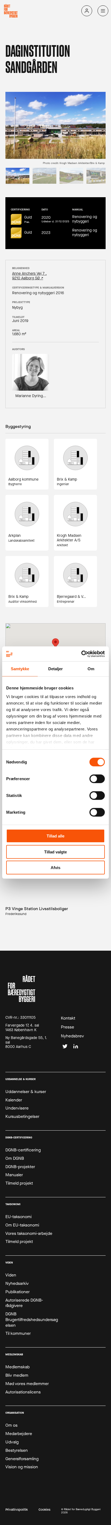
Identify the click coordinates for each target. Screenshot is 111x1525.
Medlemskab (17, 1367)
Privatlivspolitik (16, 1510)
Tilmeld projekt (19, 1183)
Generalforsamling (22, 1459)
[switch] (97, 779)
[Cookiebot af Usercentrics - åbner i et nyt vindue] (81, 653)
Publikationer (17, 1292)
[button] (55, 643)
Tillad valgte (55, 851)
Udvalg (12, 1442)
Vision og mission (21, 1467)
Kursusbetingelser (22, 1116)
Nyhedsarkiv (17, 1283)
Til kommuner (18, 1333)
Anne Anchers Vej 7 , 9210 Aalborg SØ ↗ (29, 276)
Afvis (55, 867)
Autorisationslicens (23, 1392)
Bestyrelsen (16, 1450)
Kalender (13, 1100)
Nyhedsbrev (72, 1036)
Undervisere (17, 1108)
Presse (67, 1027)
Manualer (14, 1175)
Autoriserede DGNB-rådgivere (24, 1303)
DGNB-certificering (23, 1150)
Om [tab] (91, 668)
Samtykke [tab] (20, 668)
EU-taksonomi (18, 1216)
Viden (10, 1275)
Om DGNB (14, 1158)
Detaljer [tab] (55, 668)
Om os (11, 1425)
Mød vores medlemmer (27, 1383)
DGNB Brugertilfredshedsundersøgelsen (31, 1319)
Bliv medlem (16, 1375)
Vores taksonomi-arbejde (28, 1233)
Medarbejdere (18, 1433)
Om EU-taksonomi (22, 1225)
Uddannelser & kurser (25, 1091)
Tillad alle (55, 836)
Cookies (44, 1510)
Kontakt (68, 1018)
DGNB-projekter (20, 1166)
